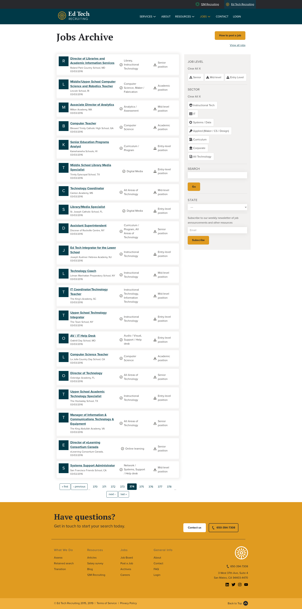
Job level (195, 62)
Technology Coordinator (87, 188)
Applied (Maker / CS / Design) (211, 131)
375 (141, 486)
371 (104, 486)
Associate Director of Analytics (92, 105)
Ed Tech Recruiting (242, 4)
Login (237, 16)
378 (169, 486)
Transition (60, 569)
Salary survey (95, 563)
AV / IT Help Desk (83, 336)
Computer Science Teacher (89, 354)
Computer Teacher (83, 123)
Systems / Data (202, 122)
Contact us (194, 527)
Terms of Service (107, 603)
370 (95, 486)
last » (124, 494)
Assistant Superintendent (88, 225)
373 (122, 486)
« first (65, 486)
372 (113, 486)
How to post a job (230, 35)
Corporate (199, 148)
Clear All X (194, 68)
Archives (125, 569)
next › (112, 494)
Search (194, 169)
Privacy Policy (128, 603)
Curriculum (200, 139)
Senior (197, 77)
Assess (58, 557)
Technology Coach (83, 271)
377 (160, 486)
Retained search (64, 563)
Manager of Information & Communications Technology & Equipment (92, 419)
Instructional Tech (204, 105)
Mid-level (215, 77)
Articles (91, 557)
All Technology (202, 156)
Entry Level (237, 77)
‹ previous (79, 486)
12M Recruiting (210, 4)
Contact (222, 16)
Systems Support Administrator (92, 465)
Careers (125, 575)
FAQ (156, 569)
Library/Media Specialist (87, 207)
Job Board (126, 557)
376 (151, 486)
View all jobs (237, 45)
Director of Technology (86, 373)
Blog (90, 569)
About (166, 16)
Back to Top (235, 603)
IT (194, 114)
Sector (194, 89)
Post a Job (126, 563)
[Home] (74, 16)
